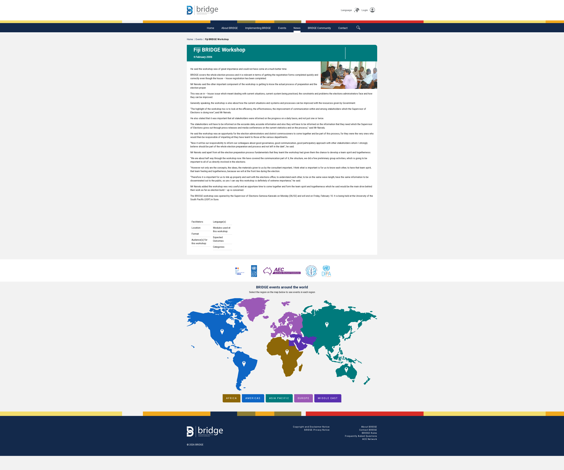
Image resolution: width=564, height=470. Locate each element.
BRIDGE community (319, 28)
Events (282, 28)
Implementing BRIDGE (258, 28)
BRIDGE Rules (369, 433)
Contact (343, 28)
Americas (253, 398)
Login (365, 10)
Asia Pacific (279, 398)
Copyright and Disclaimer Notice (311, 427)
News (297, 28)
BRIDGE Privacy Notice (317, 430)
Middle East (328, 398)
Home (210, 28)
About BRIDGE (229, 28)
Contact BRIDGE (368, 430)
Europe (303, 398)
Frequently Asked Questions (361, 436)
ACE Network (369, 439)
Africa (231, 398)
